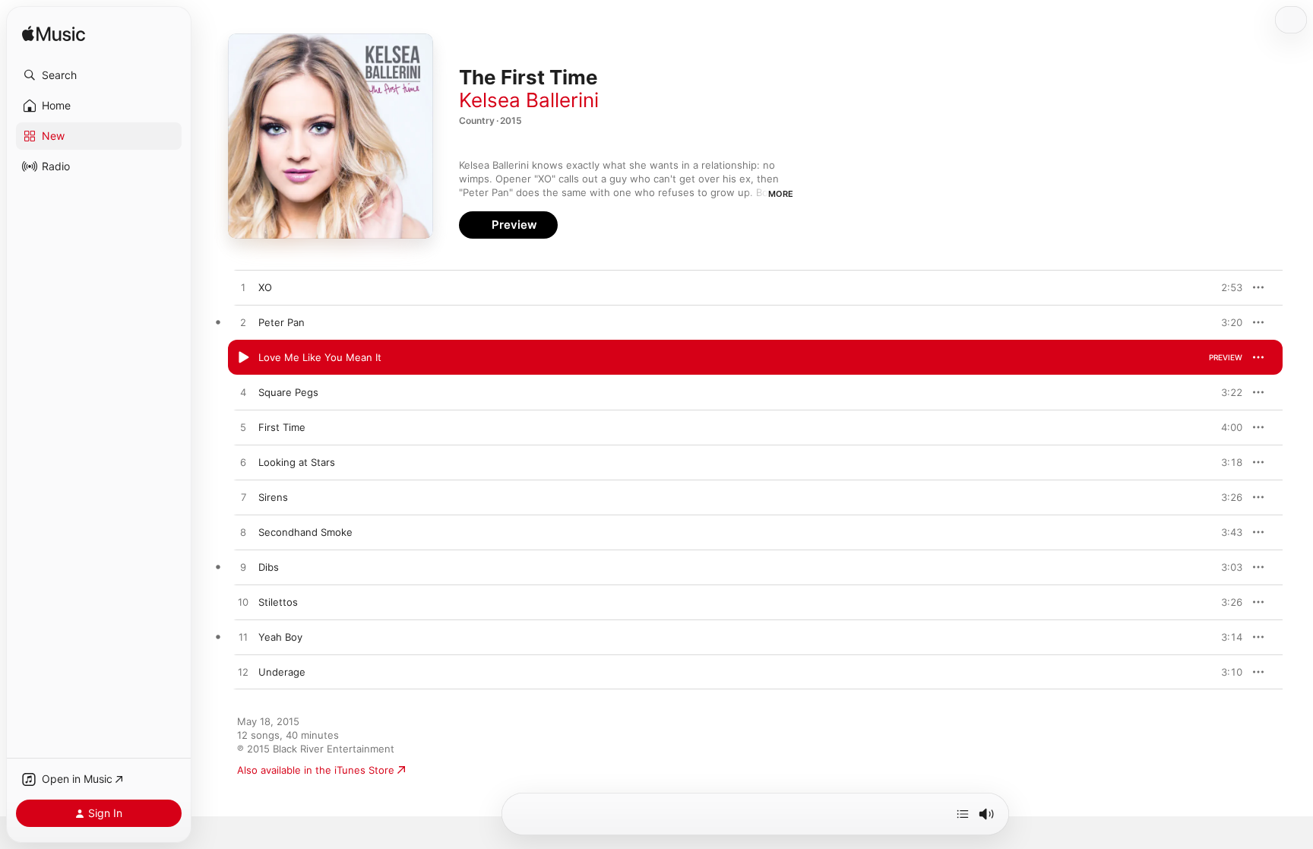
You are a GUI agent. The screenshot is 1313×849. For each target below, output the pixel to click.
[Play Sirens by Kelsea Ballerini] (243, 498)
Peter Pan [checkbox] (281, 322)
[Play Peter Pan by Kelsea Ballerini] (243, 323)
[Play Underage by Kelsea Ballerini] (243, 673)
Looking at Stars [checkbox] (296, 462)
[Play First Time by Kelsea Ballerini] (243, 428)
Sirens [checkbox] (273, 497)
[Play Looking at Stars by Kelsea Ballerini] (243, 463)
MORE (780, 193)
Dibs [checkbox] (268, 567)
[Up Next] (963, 814)
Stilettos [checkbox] (278, 602)
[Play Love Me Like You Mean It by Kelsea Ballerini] (243, 358)
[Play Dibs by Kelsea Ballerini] (243, 568)
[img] (53, 34)
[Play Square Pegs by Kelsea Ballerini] (243, 393)
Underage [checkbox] (281, 672)
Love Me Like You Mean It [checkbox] (319, 357)
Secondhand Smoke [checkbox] (305, 532)
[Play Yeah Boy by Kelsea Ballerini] (243, 638)
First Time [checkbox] (281, 427)
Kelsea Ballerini (529, 100)
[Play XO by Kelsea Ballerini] (243, 288)
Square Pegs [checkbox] (288, 392)
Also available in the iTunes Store (315, 770)
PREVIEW (1225, 287)
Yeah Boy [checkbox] (280, 637)
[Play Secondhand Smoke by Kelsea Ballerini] (243, 533)
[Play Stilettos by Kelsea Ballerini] (243, 603)
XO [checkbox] (265, 287)
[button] (99, 75)
